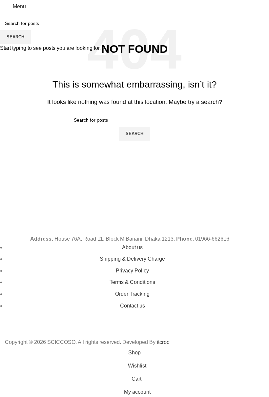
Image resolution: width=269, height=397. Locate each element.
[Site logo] (134, 6)
